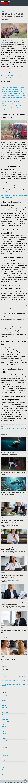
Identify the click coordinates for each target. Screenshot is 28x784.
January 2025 (5, 740)
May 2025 (4, 731)
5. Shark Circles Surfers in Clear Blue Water (13, 95)
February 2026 (5, 709)
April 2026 (4, 705)
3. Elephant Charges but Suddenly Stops (12, 91)
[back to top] (25, 781)
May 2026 (4, 702)
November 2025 (5, 717)
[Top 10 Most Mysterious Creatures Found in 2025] (13, 464)
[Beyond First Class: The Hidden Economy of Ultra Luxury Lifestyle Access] (14, 509)
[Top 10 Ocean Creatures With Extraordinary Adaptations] (13, 444)
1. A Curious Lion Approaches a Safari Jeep (13, 87)
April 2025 (4, 733)
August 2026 (4, 695)
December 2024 (5, 743)
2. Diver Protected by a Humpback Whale (12, 89)
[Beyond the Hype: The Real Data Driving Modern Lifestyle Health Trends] (14, 536)
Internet (3, 572)
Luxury (2, 517)
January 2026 (5, 712)
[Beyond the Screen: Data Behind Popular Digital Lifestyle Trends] (14, 563)
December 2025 (5, 714)
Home (3, 7)
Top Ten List (7, 428)
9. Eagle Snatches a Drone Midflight (11, 105)
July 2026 (4, 698)
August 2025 (4, 724)
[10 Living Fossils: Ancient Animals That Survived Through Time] (13, 484)
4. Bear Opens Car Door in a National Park (13, 93)
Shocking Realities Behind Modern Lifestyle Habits (12, 687)
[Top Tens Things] (5, 2)
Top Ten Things (5, 40)
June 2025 (4, 728)
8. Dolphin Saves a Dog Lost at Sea (11, 103)
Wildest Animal (22, 428)
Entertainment (5, 755)
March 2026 (4, 707)
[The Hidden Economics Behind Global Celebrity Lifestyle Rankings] (14, 591)
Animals (15, 7)
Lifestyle (3, 762)
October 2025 (5, 719)
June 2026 (4, 700)
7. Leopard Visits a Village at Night (11, 101)
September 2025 (5, 721)
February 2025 (5, 738)
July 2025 (4, 726)
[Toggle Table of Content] (2, 85)
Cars (3, 753)
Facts (11, 7)
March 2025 (4, 735)
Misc (3, 767)
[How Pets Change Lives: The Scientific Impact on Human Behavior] (14, 647)
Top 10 (7, 7)
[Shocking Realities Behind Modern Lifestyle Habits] (14, 618)
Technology (4, 772)
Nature (20, 7)
